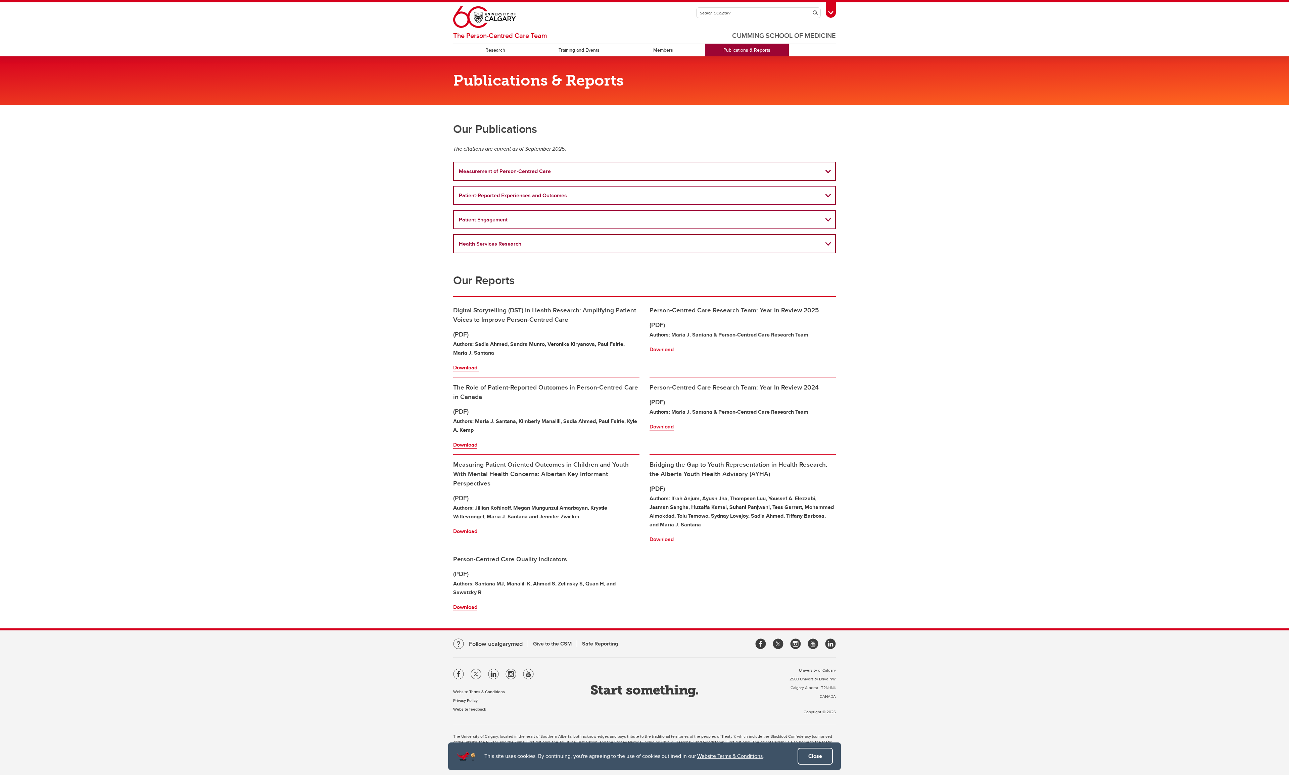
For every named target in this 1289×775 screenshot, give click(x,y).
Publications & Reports (746, 50)
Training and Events (579, 50)
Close (815, 756)
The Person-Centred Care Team (500, 35)
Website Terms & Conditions (730, 756)
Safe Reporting (600, 644)
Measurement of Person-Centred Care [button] (505, 171)
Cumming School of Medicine (784, 35)
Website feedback (469, 709)
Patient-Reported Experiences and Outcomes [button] (513, 195)
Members (663, 50)
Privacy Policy (465, 700)
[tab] (644, 171)
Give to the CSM (552, 644)
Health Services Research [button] (490, 244)
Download (466, 367)
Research (495, 50)
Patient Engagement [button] (483, 219)
